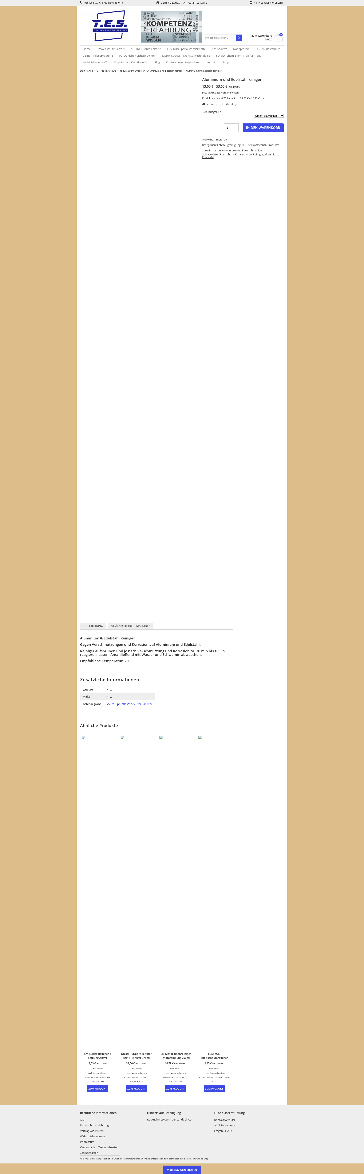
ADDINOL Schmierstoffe (146, 49)
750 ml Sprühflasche (119, 704)
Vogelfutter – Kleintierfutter (131, 62)
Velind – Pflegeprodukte (98, 55)
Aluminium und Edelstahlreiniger (165, 70)
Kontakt (211, 62)
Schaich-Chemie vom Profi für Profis (238, 55)
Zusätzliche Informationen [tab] (130, 626)
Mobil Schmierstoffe (95, 62)
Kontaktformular (224, 1120)
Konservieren (243, 154)
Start (82, 70)
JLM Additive (219, 49)
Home (87, 49)
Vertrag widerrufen (92, 1131)
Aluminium (271, 154)
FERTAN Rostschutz (268, 49)
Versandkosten (230, 92)
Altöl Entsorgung (224, 1125)
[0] (278, 40)
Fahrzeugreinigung (229, 145)
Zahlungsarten (89, 1153)
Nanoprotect (241, 49)
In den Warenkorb (263, 127)
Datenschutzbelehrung (94, 1125)
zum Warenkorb (262, 35)
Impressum (87, 1142)
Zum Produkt (97, 1088)
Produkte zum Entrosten (132, 70)
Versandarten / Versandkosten (99, 1147)
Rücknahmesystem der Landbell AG (169, 1119)
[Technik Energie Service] (110, 26)
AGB (82, 1120)
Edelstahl (208, 157)
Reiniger (258, 154)
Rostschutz (227, 154)
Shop (225, 62)
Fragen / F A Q (223, 1131)
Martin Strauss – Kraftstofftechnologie (186, 55)
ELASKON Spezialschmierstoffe (186, 49)
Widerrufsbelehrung (92, 1136)
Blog (157, 62)
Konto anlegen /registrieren (183, 62)
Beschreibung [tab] (93, 626)
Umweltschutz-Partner (111, 49)
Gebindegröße (211, 112)
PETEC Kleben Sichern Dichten (137, 55)
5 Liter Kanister (142, 704)
